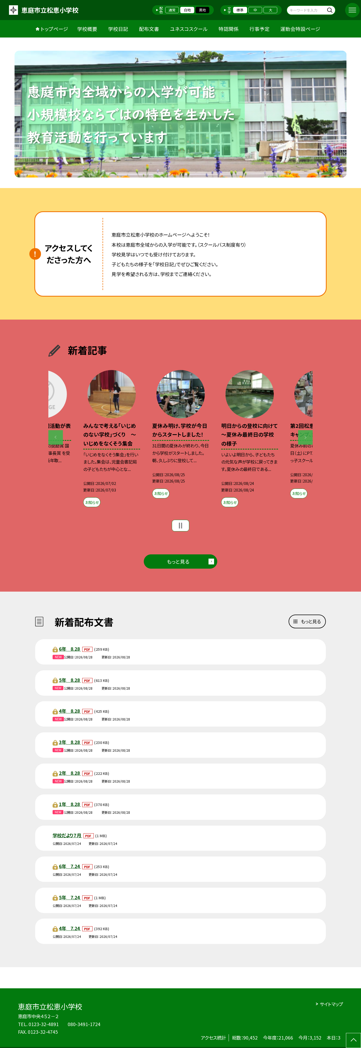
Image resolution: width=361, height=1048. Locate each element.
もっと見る (178, 561)
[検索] (331, 10)
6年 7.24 (70, 866)
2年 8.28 (70, 773)
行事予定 (259, 28)
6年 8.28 (70, 648)
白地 (187, 9)
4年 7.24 (70, 928)
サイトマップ (331, 1004)
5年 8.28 (70, 680)
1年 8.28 (70, 804)
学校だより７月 (67, 835)
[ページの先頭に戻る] (353, 1040)
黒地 (202, 9)
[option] (181, 114)
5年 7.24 (70, 897)
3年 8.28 (70, 742)
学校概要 (87, 28)
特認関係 (229, 28)
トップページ (54, 28)
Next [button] (305, 437)
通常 (172, 9)
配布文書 (149, 28)
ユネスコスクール (189, 28)
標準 (240, 9)
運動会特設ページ (300, 28)
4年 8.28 (70, 711)
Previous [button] (55, 437)
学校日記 (118, 28)
